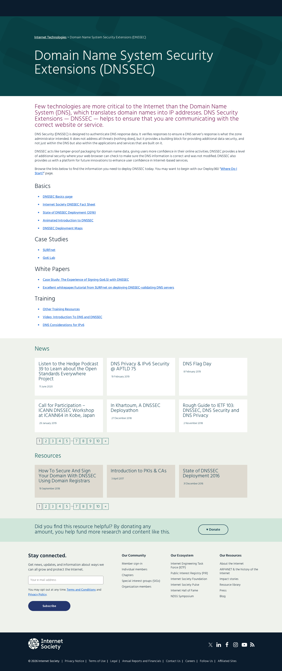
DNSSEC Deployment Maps (63, 228)
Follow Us (206, 661)
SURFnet (49, 250)
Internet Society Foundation (189, 579)
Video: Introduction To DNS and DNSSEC (72, 317)
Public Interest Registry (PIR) (189, 573)
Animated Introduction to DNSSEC (68, 220)
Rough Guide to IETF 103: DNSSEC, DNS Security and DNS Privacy (211, 411)
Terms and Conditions (81, 589)
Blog (223, 596)
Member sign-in (132, 563)
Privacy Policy (37, 594)
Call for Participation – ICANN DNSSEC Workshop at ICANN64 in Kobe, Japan (67, 411)
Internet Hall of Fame (184, 590)
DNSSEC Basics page (58, 197)
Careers (190, 661)
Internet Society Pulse (185, 584)
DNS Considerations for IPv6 (63, 325)
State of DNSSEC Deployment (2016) (69, 213)
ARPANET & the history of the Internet (239, 571)
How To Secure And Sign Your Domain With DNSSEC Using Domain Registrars (67, 476)
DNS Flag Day (197, 364)
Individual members (134, 569)
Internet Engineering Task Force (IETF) (187, 565)
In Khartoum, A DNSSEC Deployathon (135, 408)
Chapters (128, 575)
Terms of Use (97, 661)
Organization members (136, 586)
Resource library (230, 584)
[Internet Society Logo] (45, 644)
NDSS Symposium (182, 596)
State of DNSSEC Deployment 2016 (201, 473)
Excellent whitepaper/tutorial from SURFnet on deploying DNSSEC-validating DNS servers (108, 288)
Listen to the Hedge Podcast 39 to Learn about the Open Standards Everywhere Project (68, 371)
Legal (113, 661)
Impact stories (229, 579)
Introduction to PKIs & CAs (139, 471)
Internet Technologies (50, 37)
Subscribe (49, 606)
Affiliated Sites (227, 661)
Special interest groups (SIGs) (141, 581)
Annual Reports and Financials (141, 661)
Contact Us (173, 661)
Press (223, 590)
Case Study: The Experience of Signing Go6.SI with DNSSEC (86, 280)
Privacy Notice (74, 661)
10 (98, 441)
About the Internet (232, 563)
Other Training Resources (61, 309)
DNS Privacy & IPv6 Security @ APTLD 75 (140, 366)
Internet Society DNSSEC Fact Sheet (69, 204)
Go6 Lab (49, 258)
